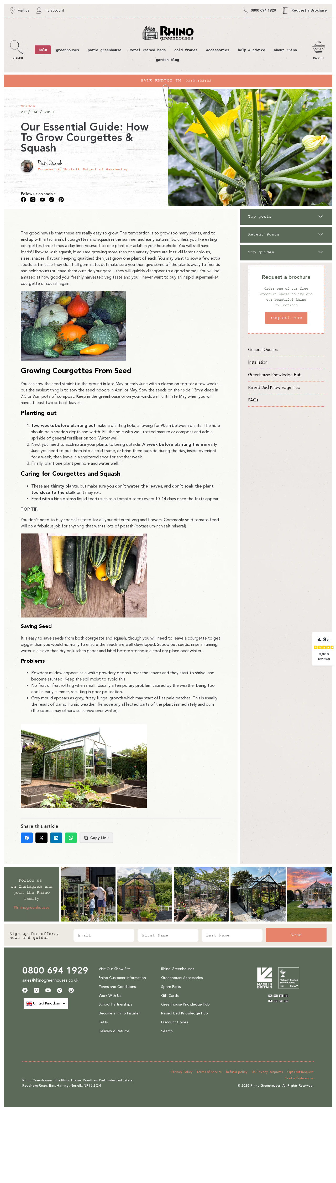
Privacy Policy (181, 1072)
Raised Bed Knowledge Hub (274, 387)
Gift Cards (169, 995)
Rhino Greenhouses (177, 969)
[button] (17, 50)
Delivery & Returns (114, 1031)
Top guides (261, 252)
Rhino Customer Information (122, 978)
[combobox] (46, 1003)
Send (296, 935)
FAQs (253, 400)
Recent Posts (264, 234)
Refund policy (237, 1072)
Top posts (260, 216)
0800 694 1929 (55, 970)
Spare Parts (171, 987)
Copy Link (99, 838)
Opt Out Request (300, 1072)
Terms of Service (209, 1072)
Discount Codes (174, 1022)
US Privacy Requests (267, 1072)
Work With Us (110, 995)
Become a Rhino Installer (119, 1013)
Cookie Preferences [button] (299, 1078)
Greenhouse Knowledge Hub (275, 375)
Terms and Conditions (117, 987)
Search (167, 1031)
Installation (257, 362)
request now (286, 317)
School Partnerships (115, 1004)
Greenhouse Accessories (182, 978)
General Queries (262, 349)
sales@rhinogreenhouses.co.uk (50, 980)
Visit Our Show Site (115, 969)
